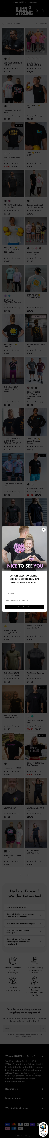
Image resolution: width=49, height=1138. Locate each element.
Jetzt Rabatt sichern (24, 607)
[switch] (43, 1134)
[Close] (44, 530)
